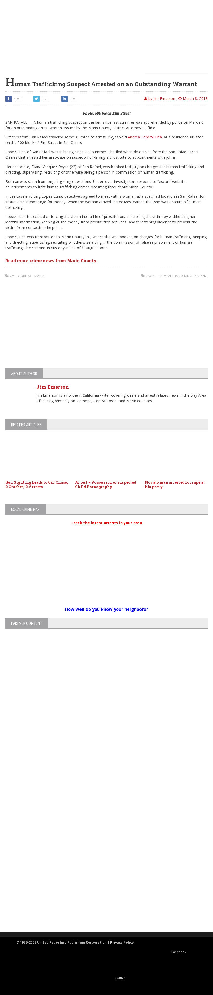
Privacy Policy (122, 942)
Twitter (120, 978)
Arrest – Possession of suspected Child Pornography (105, 484)
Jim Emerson (53, 387)
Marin (39, 275)
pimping (201, 275)
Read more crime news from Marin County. (51, 260)
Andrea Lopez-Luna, (145, 137)
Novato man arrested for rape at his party (175, 484)
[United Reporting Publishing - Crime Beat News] (102, 811)
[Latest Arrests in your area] (106, 529)
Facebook (178, 952)
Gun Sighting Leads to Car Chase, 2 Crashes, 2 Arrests (36, 484)
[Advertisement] (109, 36)
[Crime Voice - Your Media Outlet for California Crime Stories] (102, 911)
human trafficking (175, 275)
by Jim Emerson (161, 98)
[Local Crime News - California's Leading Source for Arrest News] (102, 833)
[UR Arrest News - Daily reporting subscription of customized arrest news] (102, 889)
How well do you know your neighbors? (106, 609)
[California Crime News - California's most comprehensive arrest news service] (102, 872)
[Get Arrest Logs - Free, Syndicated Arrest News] (102, 855)
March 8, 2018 (195, 98)
